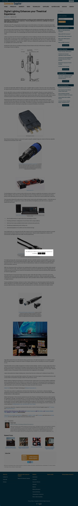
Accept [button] (43, 253)
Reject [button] (39, 253)
